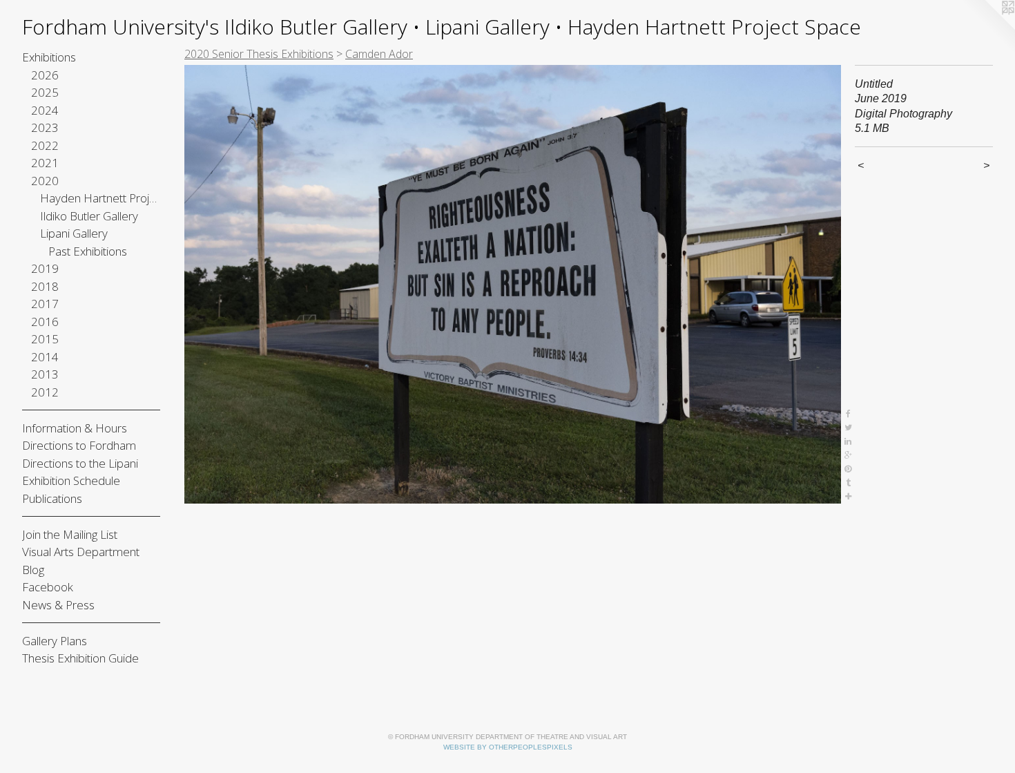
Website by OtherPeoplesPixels (507, 747)
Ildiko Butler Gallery (89, 216)
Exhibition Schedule (71, 480)
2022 (45, 145)
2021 (45, 163)
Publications (52, 498)
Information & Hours (74, 428)
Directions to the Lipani (80, 463)
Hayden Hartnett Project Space (100, 198)
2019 (45, 268)
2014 (45, 357)
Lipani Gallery (74, 233)
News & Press (58, 605)
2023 (45, 127)
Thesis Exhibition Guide (80, 658)
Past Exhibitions (87, 251)
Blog (33, 570)
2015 (45, 339)
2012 (45, 392)
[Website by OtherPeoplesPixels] (987, 27)
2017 (45, 304)
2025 (45, 92)
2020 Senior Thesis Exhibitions (259, 53)
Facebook (47, 587)
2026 (45, 75)
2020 (45, 181)
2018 (45, 286)
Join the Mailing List (69, 534)
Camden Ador (379, 53)
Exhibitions (49, 57)
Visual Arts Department (80, 552)
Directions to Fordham (79, 445)
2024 (45, 110)
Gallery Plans (54, 641)
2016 (45, 322)
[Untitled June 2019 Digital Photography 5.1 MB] (512, 284)
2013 (45, 374)
